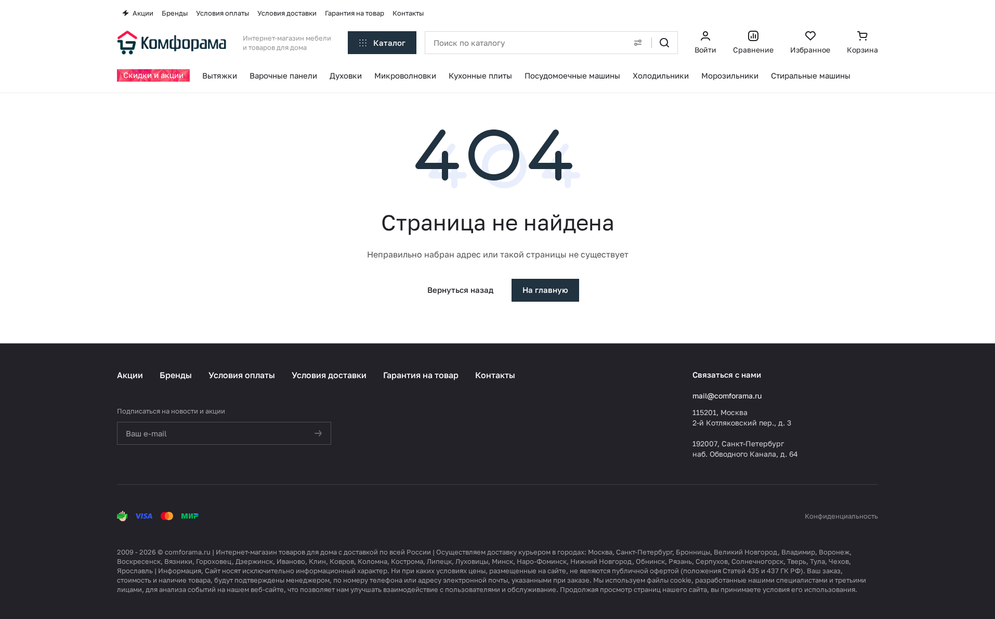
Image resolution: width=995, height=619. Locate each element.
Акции (130, 375)
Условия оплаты (241, 375)
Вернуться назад (460, 289)
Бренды (176, 375)
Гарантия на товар (421, 375)
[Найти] (664, 43)
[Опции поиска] (637, 43)
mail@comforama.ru (727, 395)
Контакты (495, 375)
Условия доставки (329, 375)
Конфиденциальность (841, 516)
